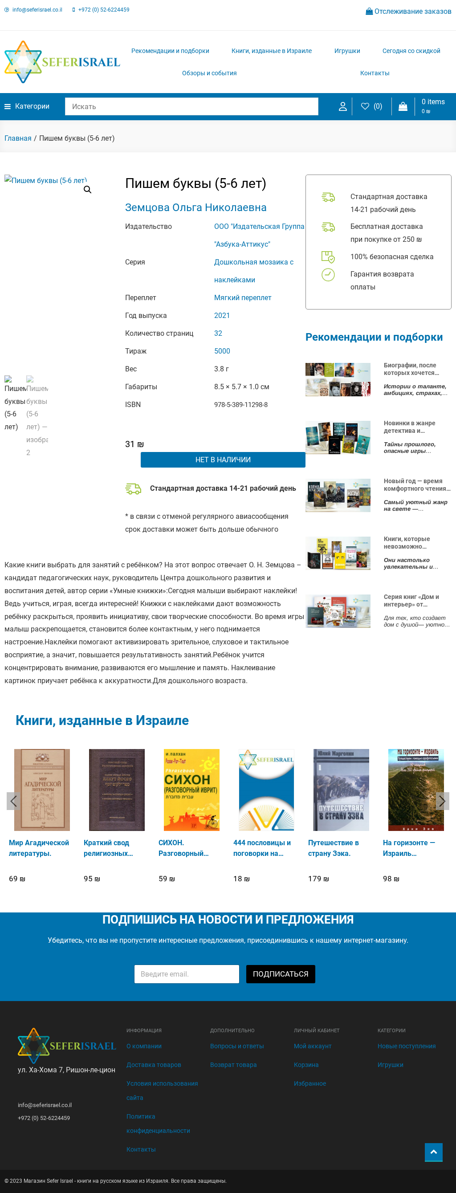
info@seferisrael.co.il (37, 10)
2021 (222, 315)
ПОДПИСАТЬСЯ (281, 973)
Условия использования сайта (162, 1090)
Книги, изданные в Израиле (272, 50)
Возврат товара (233, 1064)
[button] (88, 190)
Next (442, 801)
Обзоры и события (209, 73)
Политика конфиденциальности (158, 1123)
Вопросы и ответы (237, 1046)
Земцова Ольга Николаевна (196, 207)
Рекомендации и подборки (170, 50)
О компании (144, 1046)
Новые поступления (407, 1046)
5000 (222, 351)
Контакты (375, 73)
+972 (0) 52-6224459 (104, 10)
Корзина (306, 1064)
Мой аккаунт (313, 1046)
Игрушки (347, 50)
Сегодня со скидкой (411, 50)
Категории (32, 106)
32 (218, 333)
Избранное (310, 1083)
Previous (13, 801)
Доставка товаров (153, 1064)
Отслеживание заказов (412, 11)
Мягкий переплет (243, 297)
